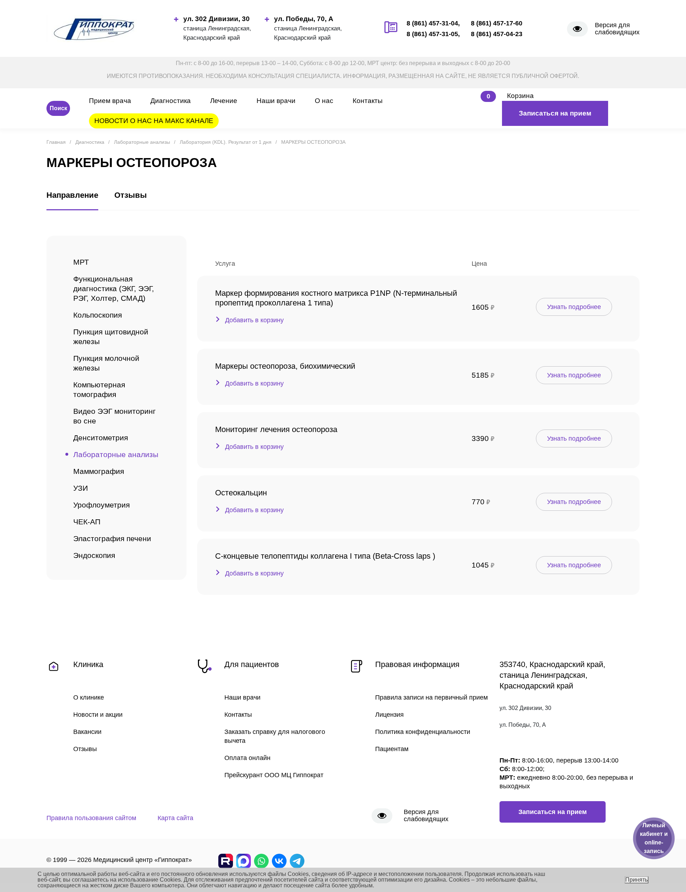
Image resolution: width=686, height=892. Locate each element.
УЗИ (80, 488)
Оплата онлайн (247, 757)
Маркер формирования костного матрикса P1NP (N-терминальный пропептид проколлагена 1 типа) (336, 298)
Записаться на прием (555, 113)
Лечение (223, 100)
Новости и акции (98, 714)
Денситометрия (100, 437)
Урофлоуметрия (101, 505)
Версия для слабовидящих (617, 28)
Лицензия (389, 714)
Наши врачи (276, 100)
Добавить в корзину (254, 320)
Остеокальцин (241, 492)
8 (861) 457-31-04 (432, 23)
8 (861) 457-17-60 (496, 23)
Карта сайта (175, 818)
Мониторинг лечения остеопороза (276, 429)
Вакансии (87, 731)
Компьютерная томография (99, 389)
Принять (636, 880)
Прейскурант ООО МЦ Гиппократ (273, 775)
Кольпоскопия (97, 315)
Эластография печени (112, 538)
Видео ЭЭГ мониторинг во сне (114, 416)
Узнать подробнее (574, 306)
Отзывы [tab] (130, 195)
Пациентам (391, 749)
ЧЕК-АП (86, 522)
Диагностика (170, 100)
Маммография (98, 471)
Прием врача (110, 100)
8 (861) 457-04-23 (496, 34)
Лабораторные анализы (115, 454)
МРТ (81, 262)
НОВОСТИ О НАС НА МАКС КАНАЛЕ (153, 120)
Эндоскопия (94, 555)
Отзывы (85, 749)
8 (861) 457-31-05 (432, 34)
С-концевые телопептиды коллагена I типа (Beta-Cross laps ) (325, 556)
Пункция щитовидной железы (110, 336)
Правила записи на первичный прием (431, 697)
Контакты (368, 100)
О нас (324, 100)
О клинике (88, 697)
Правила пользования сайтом (91, 818)
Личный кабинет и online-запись (654, 838)
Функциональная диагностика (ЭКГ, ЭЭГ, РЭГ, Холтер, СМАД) (113, 288)
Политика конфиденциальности (422, 731)
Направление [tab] (72, 195)
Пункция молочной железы (106, 363)
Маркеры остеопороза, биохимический (285, 366)
